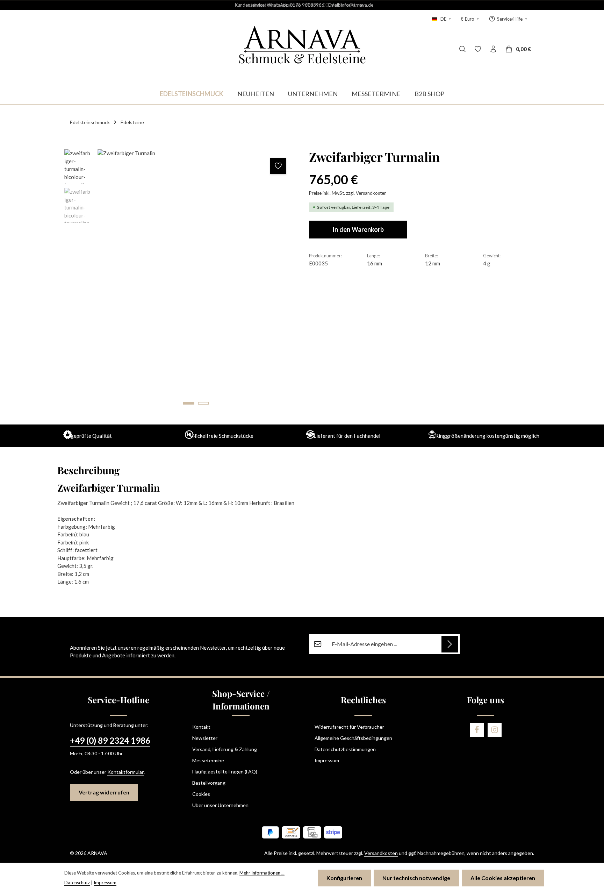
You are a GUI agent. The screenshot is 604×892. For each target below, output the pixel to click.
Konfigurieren (344, 878)
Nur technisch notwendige (416, 878)
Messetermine (208, 760)
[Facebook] (477, 730)
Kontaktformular (125, 772)
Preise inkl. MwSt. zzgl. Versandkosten (348, 193)
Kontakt (201, 727)
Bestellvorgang (208, 783)
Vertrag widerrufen (104, 792)
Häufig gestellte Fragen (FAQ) (224, 772)
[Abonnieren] (449, 644)
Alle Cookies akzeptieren (502, 878)
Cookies (201, 794)
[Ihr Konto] (493, 49)
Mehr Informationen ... (262, 873)
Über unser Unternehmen (220, 805)
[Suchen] (462, 49)
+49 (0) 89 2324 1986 (110, 740)
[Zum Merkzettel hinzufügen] (278, 166)
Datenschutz (77, 882)
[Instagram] (495, 730)
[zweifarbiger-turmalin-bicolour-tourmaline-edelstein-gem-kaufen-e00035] (196, 280)
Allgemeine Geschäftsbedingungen (353, 738)
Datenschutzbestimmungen (345, 749)
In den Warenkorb (358, 229)
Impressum (327, 760)
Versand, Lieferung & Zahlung (224, 749)
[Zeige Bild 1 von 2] (188, 403)
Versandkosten (381, 853)
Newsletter (204, 738)
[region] (179, 280)
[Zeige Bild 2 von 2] (203, 403)
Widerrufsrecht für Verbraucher (349, 727)
